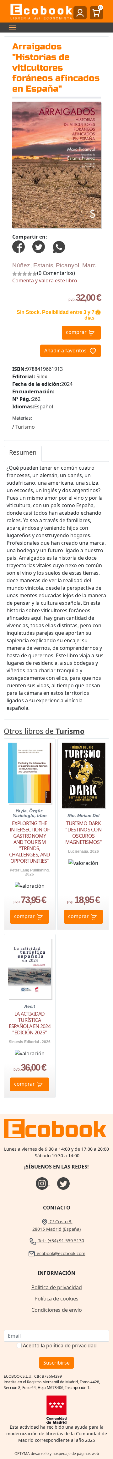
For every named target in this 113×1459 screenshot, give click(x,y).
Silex (41, 376)
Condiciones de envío (56, 1309)
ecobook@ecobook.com (60, 1253)
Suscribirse (56, 1362)
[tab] (23, 454)
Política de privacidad (56, 1287)
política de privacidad (71, 1345)
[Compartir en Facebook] (18, 246)
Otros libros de (44, 731)
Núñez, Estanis (32, 265)
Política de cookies (56, 1298)
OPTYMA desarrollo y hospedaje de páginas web (56, 1453)
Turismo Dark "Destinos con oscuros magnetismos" (83, 832)
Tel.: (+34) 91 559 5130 (60, 1241)
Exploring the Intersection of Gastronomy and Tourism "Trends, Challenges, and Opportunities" (29, 842)
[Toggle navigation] (11, 28)
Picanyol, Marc (76, 265)
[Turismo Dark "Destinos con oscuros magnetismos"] (83, 775)
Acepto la (60, 1345)
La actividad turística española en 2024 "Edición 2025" (30, 1023)
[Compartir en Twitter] (38, 246)
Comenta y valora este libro (44, 280)
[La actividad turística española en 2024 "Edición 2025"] (29, 968)
